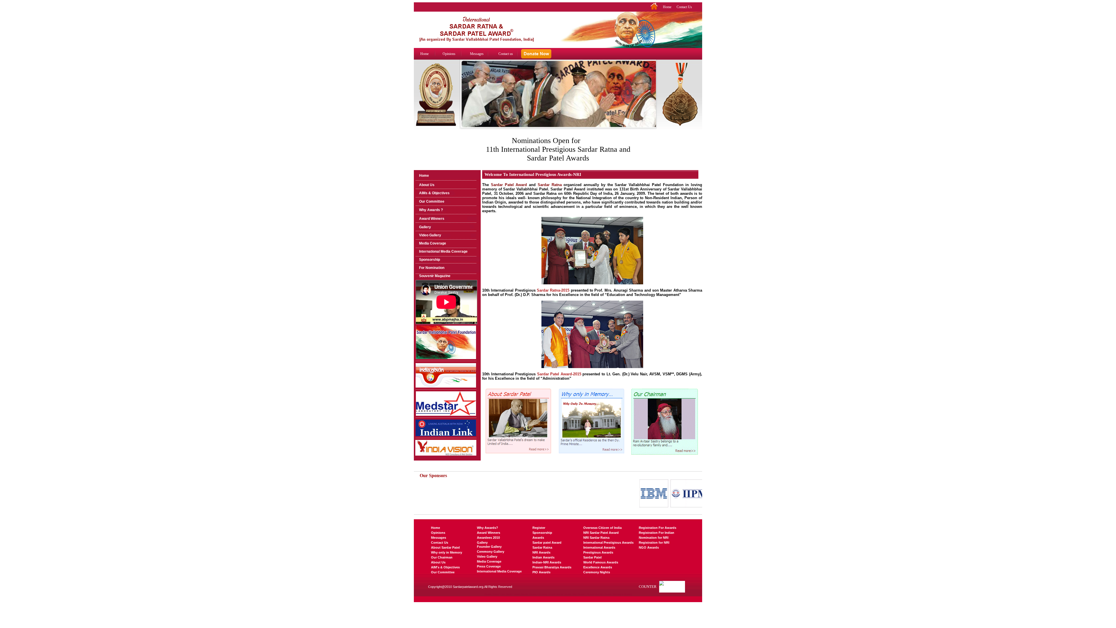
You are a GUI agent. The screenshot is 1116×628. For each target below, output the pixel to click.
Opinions (449, 54)
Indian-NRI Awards (546, 562)
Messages (477, 54)
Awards (538, 537)
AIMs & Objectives (434, 193)
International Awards (599, 547)
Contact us (505, 54)
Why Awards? (487, 527)
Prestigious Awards (598, 552)
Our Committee (431, 201)
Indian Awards (543, 557)
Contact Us (684, 7)
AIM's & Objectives (445, 567)
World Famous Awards (600, 562)
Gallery (425, 227)
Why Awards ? (431, 210)
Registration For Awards (657, 527)
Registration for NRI (654, 542)
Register (538, 527)
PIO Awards (541, 572)
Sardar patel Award (546, 542)
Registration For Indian (656, 532)
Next (652, 100)
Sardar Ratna (542, 547)
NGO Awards (649, 547)
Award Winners (431, 219)
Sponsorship (429, 260)
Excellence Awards (597, 567)
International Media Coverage (443, 251)
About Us (426, 185)
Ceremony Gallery (490, 551)
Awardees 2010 (488, 537)
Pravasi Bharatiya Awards (551, 567)
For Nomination (431, 268)
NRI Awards (541, 552)
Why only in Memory (446, 552)
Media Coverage (432, 243)
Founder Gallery (489, 546)
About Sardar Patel (445, 547)
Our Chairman (442, 557)
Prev (464, 100)
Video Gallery (430, 235)
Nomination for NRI (653, 537)
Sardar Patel (592, 557)
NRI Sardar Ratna (596, 537)
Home (667, 7)
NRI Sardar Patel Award (601, 532)
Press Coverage (489, 566)
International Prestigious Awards (608, 542)
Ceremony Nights (596, 572)
